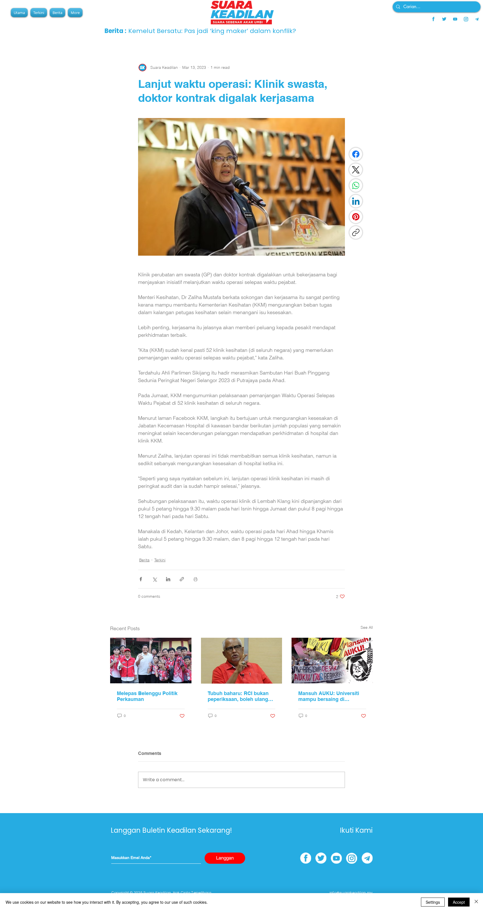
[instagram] (466, 19)
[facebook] (433, 19)
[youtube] (455, 19)
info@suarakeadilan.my (351, 892)
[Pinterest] (355, 216)
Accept (459, 902)
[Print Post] (195, 579)
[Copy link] (355, 232)
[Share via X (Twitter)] (154, 579)
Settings (433, 902)
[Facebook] (355, 154)
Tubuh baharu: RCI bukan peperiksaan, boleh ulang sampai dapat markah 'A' (238, 696)
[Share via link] (181, 579)
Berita (144, 559)
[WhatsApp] (355, 185)
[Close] (476, 902)
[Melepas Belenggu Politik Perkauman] (150, 660)
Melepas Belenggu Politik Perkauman (147, 696)
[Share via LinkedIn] (168, 579)
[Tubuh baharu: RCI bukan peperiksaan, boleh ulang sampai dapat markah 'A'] (241, 661)
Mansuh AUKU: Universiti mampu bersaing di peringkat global (328, 696)
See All (367, 627)
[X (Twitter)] (356, 169)
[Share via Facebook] (140, 579)
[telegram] (476, 19)
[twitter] (444, 19)
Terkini (159, 559)
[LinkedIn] (355, 201)
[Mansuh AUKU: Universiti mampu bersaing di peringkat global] (332, 660)
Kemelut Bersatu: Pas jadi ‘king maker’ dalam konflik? (212, 31)
